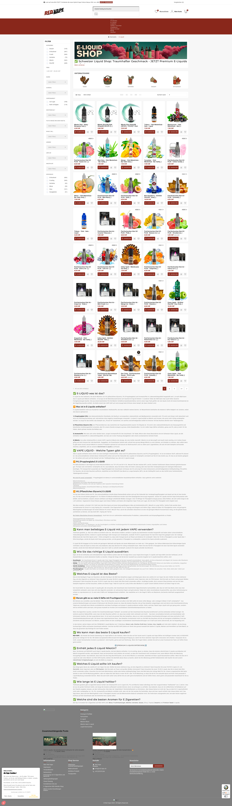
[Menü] (229, 785)
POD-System (100, 669)
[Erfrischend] (176, 80)
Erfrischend (58, 51)
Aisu (154, 624)
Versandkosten (48, 769)
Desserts (157, 702)
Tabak (85, 86)
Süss (58, 189)
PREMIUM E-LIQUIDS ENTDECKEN (131, 645)
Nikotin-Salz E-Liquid (87, 724)
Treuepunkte (72, 773)
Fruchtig (58, 180)
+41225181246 (100, 771)
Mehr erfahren (48, 759)
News (63, 751)
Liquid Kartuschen (86, 726)
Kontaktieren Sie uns (50, 784)
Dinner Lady (129, 624)
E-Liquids (58, 751)
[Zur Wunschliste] (91, 132)
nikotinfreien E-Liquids (104, 446)
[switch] (226, 796)
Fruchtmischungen (119, 702)
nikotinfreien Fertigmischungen (83, 660)
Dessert (58, 48)
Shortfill (58, 63)
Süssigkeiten (58, 192)
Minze (58, 186)
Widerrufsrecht (73, 768)
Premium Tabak (168, 702)
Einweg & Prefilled (86, 714)
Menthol (128, 702)
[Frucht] (107, 80)
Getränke (58, 57)
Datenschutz (48, 772)
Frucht (58, 54)
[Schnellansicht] (85, 118)
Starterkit (76, 669)
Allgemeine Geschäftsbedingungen (75, 765)
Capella (159, 624)
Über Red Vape (48, 764)
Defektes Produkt (73, 771)
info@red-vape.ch (100, 768)
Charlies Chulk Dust (140, 624)
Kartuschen (84, 716)
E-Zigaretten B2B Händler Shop (54, 786)
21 (182, 388)
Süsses (141, 702)
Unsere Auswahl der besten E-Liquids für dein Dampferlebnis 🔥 (113, 750)
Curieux (149, 624)
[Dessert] (153, 80)
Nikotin (58, 60)
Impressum (47, 767)
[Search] (96, 14)
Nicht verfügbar (58, 104)
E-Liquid (83, 719)
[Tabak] (84, 80)
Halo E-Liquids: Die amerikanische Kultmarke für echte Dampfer (64, 750)
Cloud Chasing (48, 781)
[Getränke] (130, 80)
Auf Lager (58, 101)
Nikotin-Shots (84, 721)
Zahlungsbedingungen (51, 778)
